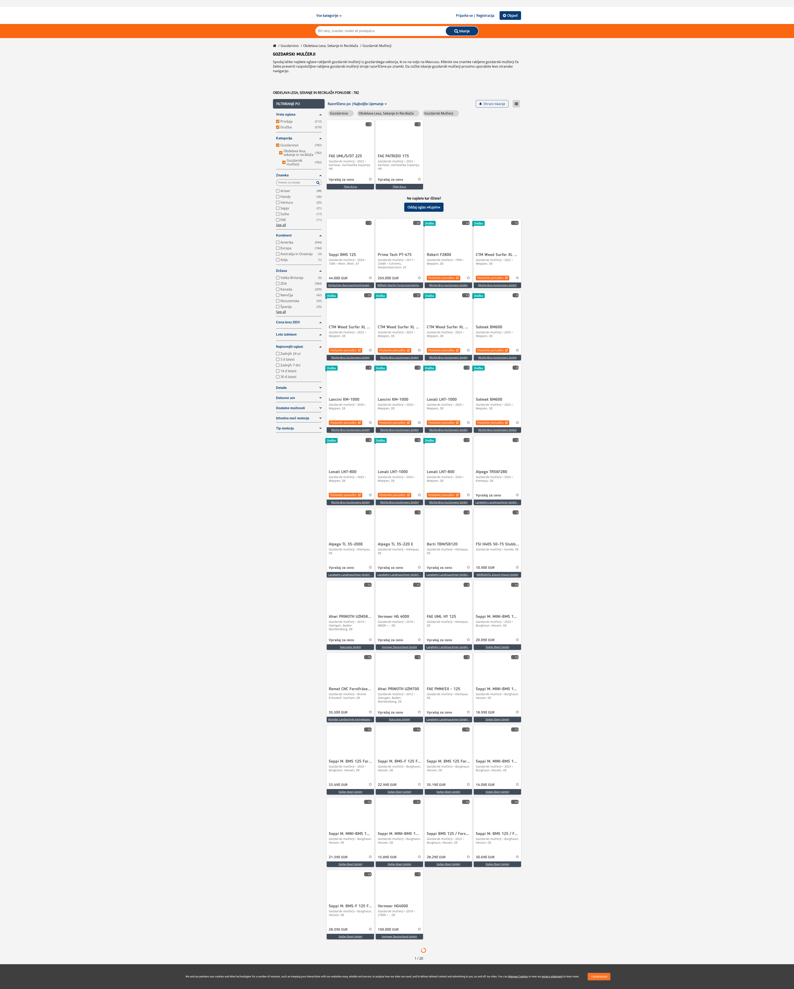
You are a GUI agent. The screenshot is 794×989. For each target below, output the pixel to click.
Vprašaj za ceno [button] (341, 180)
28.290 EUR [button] (436, 857)
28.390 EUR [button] (338, 930)
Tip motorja (285, 428)
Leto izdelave (286, 334)
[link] (350, 135)
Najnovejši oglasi (289, 346)
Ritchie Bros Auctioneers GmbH (448, 285)
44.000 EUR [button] (338, 278)
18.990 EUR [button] (485, 712)
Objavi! (512, 15)
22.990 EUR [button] (387, 785)
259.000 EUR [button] (388, 278)
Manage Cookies (518, 976)
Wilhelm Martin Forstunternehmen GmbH (403, 285)
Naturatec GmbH (350, 647)
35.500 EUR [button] (338, 712)
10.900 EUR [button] (485, 568)
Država (281, 271)
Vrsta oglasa (285, 114)
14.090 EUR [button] (485, 785)
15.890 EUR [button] (387, 857)
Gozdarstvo (290, 45)
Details (281, 388)
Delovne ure (285, 398)
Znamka (282, 175)
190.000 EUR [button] (388, 930)
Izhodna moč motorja (292, 418)
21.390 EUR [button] (338, 857)
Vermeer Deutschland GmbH (399, 647)
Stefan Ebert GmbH (497, 647)
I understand (599, 976)
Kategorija (284, 138)
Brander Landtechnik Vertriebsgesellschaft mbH (357, 719)
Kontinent (284, 235)
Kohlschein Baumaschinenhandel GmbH (353, 285)
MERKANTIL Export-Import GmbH (497, 574)
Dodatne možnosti (290, 408)
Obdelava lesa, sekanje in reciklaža (330, 45)
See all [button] (281, 225)
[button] (299, 104)
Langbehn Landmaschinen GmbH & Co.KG (501, 502)
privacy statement (552, 976)
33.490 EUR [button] (338, 785)
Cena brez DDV (288, 322)
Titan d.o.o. (350, 186)
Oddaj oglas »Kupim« (424, 207)
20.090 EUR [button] (485, 640)
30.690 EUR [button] (485, 857)
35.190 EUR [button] (436, 785)
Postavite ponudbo (441, 278)
